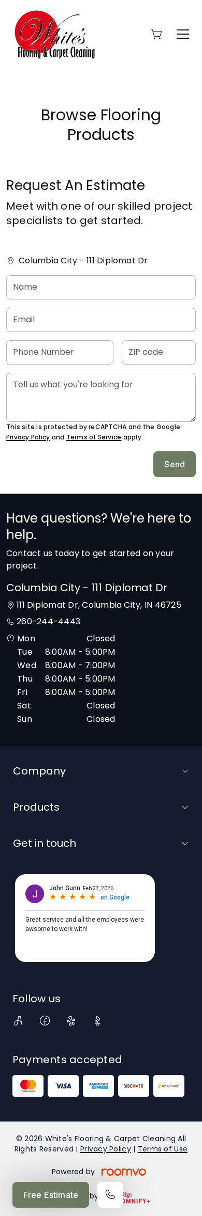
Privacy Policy (28, 437)
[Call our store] (110, 1195)
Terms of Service (94, 437)
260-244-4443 (48, 621)
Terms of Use (162, 1149)
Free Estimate (50, 1195)
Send (174, 464)
